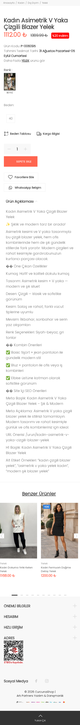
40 (11, 118)
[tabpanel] (59, 537)
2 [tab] (22, 595)
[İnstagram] (45, 681)
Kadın (21, 2)
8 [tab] (54, 595)
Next (76, 535)
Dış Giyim (33, 2)
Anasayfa (9, 2)
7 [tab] (49, 595)
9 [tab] (60, 595)
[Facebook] (38, 681)
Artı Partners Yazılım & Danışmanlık (40, 696)
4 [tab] (32, 595)
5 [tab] (38, 595)
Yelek (45, 2)
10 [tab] (65, 595)
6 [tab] (43, 595)
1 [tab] (14, 595)
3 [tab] (27, 595)
